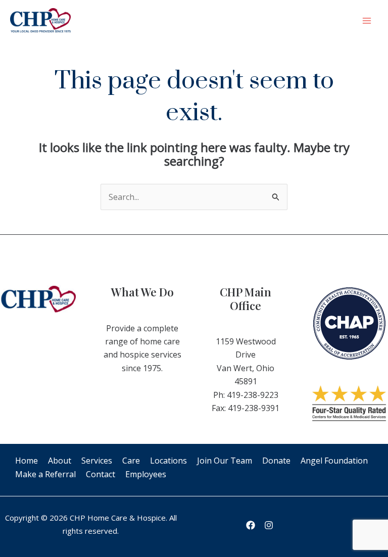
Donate (276, 460)
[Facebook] (250, 525)
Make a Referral (45, 474)
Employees (145, 474)
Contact (100, 474)
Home (26, 460)
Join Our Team (224, 460)
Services (96, 460)
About (59, 460)
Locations (168, 460)
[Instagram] (268, 525)
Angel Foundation (334, 460)
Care (131, 460)
